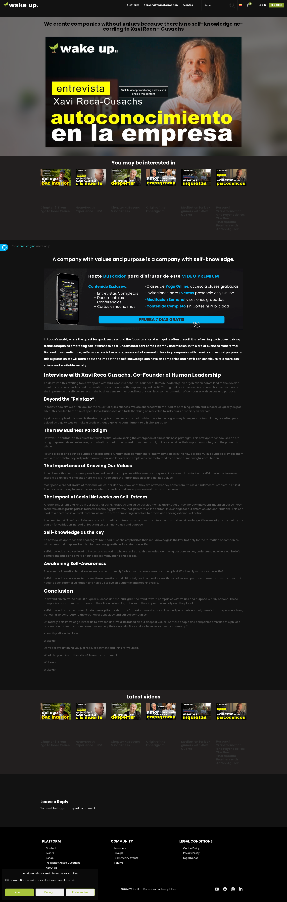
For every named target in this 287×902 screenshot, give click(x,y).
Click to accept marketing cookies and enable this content (143, 92)
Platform (133, 5)
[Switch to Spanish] (240, 4)
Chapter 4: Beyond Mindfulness (125, 209)
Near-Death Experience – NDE (89, 209)
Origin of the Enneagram (156, 209)
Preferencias (80, 892)
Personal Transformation (161, 5)
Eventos (188, 5)
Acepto (19, 892)
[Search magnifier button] (233, 3)
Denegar (49, 892)
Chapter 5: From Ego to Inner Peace (55, 209)
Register (276, 5)
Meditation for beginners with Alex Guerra (195, 211)
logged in (63, 808)
